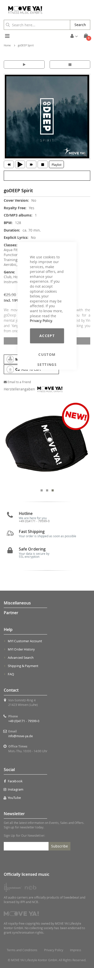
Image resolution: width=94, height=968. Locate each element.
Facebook (15, 781)
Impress (75, 950)
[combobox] (37, 25)
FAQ (11, 674)
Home (7, 45)
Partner (11, 612)
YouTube (14, 797)
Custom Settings (47, 354)
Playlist (56, 165)
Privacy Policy (41, 320)
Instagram (15, 789)
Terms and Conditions (22, 950)
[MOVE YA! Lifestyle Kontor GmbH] (23, 10)
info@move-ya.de (20, 736)
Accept (47, 335)
